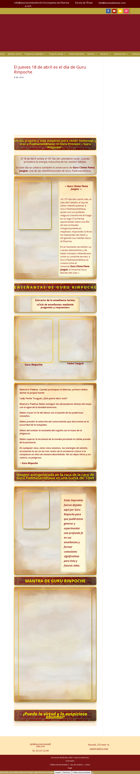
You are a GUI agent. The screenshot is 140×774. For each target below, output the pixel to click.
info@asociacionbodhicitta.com (40, 745)
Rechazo (66, 772)
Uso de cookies (76, 764)
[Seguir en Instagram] (126, 11)
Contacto (136, 54)
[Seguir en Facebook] (108, 11)
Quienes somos (15, 54)
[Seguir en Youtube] (114, 11)
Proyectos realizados (34, 54)
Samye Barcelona (76, 54)
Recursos (104, 54)
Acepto (58, 772)
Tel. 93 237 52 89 (40, 750)
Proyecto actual (56, 54)
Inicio (2, 54)
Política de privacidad (81, 772)
